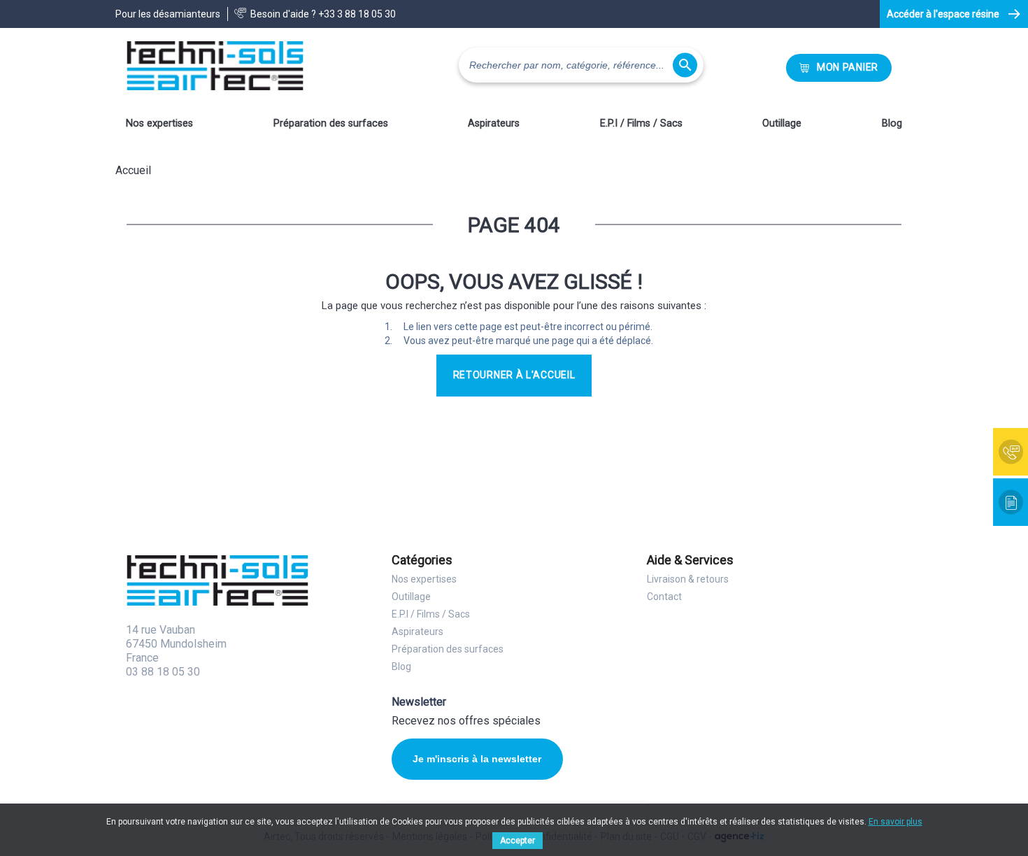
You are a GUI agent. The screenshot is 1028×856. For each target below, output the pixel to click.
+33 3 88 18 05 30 (357, 14)
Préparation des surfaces (330, 123)
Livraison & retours (688, 579)
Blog (892, 123)
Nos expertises (159, 123)
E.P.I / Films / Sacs (641, 123)
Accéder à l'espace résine (943, 14)
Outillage (781, 123)
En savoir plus (895, 822)
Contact (664, 596)
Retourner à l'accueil (514, 374)
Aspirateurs (494, 123)
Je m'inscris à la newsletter (477, 758)
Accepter (517, 841)
